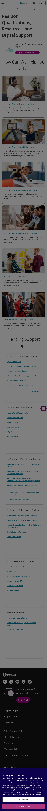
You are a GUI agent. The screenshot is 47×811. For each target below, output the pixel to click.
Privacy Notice (35, 794)
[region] (23, 789)
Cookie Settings (23, 799)
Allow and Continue (23, 806)
